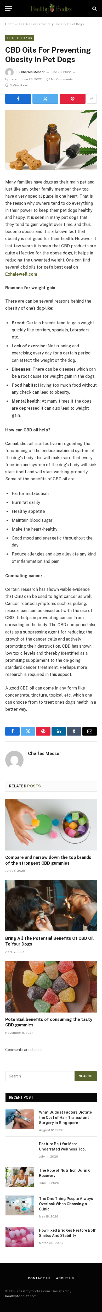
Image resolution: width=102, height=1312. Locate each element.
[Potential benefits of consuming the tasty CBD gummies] (51, 987)
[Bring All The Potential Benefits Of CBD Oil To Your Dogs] (51, 905)
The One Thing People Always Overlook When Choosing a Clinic (66, 1204)
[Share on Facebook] (18, 99)
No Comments (62, 79)
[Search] (94, 8)
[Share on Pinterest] (73, 99)
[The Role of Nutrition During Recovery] (19, 1177)
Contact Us (39, 1278)
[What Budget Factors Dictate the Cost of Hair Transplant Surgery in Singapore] (19, 1119)
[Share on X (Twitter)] (45, 99)
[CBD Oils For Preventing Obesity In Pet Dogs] (51, 140)
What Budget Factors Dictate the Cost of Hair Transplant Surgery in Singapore (65, 1117)
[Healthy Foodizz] (51, 8)
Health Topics (19, 38)
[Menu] (8, 8)
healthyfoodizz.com (21, 1296)
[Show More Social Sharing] (92, 99)
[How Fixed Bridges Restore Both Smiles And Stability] (19, 1237)
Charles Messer (33, 72)
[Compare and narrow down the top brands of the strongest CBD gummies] (51, 824)
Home (9, 24)
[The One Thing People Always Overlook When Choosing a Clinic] (19, 1205)
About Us (65, 1278)
